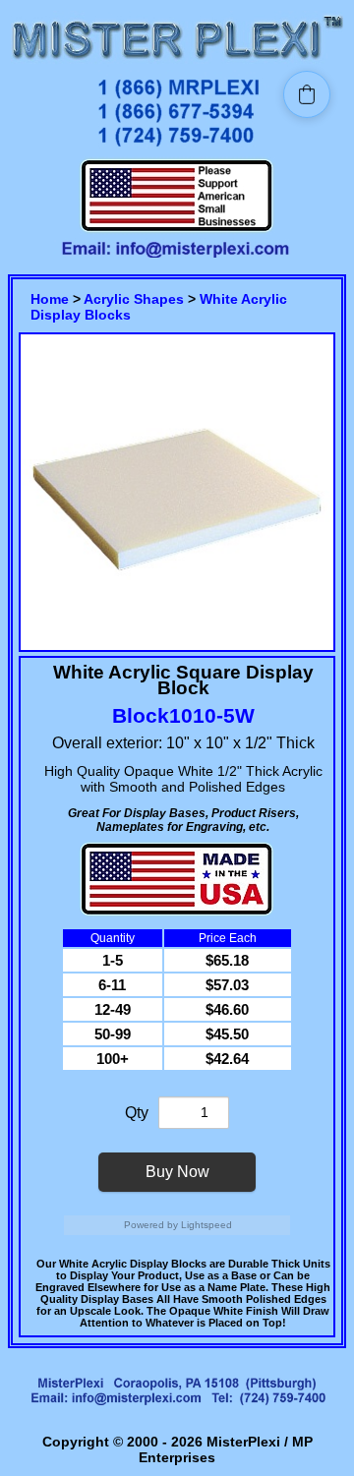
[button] (306, 94)
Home (49, 299)
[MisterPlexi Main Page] (177, 61)
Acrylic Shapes (134, 299)
